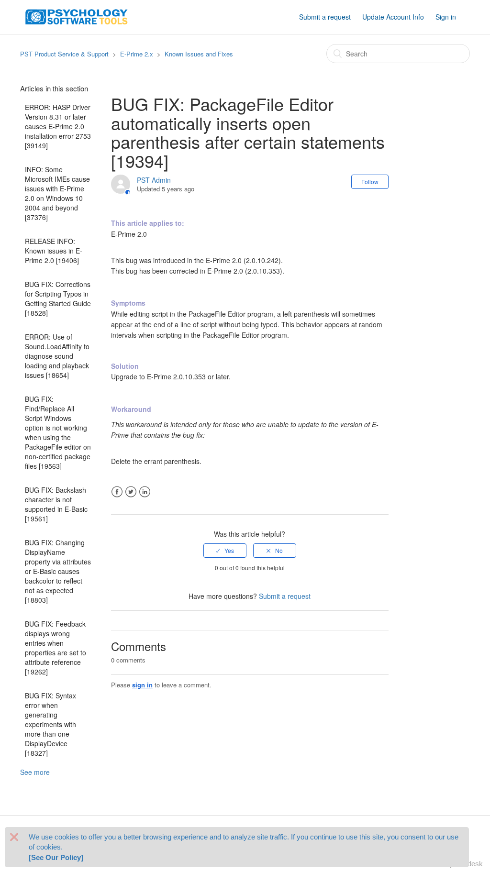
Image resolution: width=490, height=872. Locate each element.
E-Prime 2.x (136, 53)
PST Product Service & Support (64, 53)
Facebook (117, 492)
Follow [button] (370, 181)
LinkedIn (145, 492)
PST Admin (154, 180)
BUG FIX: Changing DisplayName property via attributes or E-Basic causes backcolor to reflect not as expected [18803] (58, 571)
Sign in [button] (445, 17)
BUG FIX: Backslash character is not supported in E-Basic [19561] (56, 504)
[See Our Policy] (56, 857)
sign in (142, 684)
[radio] (224, 550)
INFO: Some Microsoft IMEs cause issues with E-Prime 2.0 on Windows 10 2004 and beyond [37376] (57, 193)
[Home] (76, 16)
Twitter (131, 492)
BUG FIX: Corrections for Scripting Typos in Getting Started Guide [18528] (58, 298)
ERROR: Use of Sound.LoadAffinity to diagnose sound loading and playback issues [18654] (57, 356)
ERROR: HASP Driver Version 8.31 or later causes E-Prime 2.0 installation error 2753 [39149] (58, 126)
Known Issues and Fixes (199, 53)
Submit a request (325, 17)
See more (35, 772)
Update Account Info (393, 17)
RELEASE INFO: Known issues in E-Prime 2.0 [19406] (53, 250)
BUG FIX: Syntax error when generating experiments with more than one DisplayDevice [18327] (50, 724)
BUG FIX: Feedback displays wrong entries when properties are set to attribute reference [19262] (55, 647)
